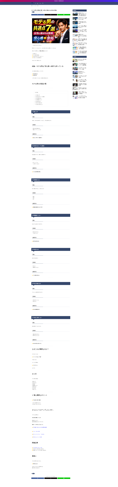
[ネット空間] (32, 3)
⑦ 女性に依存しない (39, 104)
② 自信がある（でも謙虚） (40, 96)
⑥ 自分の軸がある (39, 102)
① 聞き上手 (38, 95)
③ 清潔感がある (38, 98)
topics (33, 473)
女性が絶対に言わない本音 (37, 447)
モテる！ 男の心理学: (36, 431)
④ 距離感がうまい (39, 99)
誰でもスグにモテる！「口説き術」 (39, 434)
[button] (37, 14)
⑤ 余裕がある (38, 101)
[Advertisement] (80, 108)
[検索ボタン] (43, 3)
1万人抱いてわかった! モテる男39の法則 (40, 427)
